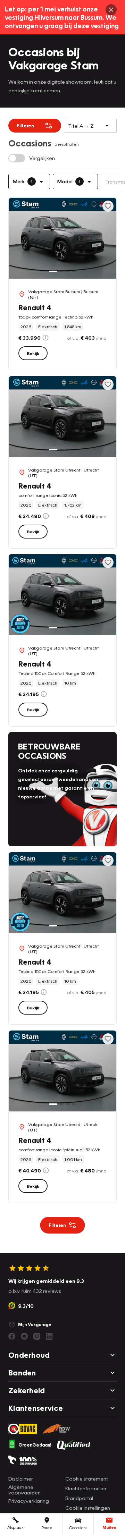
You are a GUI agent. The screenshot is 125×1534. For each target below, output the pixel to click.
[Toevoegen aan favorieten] (108, 206)
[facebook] (11, 1336)
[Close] (111, 9)
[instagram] (36, 1336)
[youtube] (24, 1336)
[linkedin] (49, 1336)
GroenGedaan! (34, 1445)
